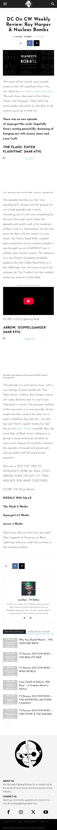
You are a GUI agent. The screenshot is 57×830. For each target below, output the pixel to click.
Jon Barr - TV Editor (23, 37)
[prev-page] (5, 724)
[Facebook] (30, 43)
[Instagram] (20, 812)
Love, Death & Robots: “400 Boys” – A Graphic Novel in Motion (34, 685)
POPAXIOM (14, 11)
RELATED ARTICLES (14, 632)
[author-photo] (28, 595)
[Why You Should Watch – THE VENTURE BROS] (10, 643)
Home (5, 11)
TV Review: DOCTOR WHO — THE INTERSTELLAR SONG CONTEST (36, 700)
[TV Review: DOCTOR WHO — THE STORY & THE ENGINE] (10, 714)
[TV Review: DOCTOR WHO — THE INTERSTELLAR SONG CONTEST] (10, 699)
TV (23, 11)
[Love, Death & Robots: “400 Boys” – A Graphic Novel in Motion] (10, 685)
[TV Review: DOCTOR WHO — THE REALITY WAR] (10, 657)
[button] (5, 4)
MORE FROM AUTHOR (39, 632)
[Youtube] (45, 812)
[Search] (53, 4)
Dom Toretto (24, 428)
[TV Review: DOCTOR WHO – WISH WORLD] (10, 671)
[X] (36, 43)
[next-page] (9, 724)
